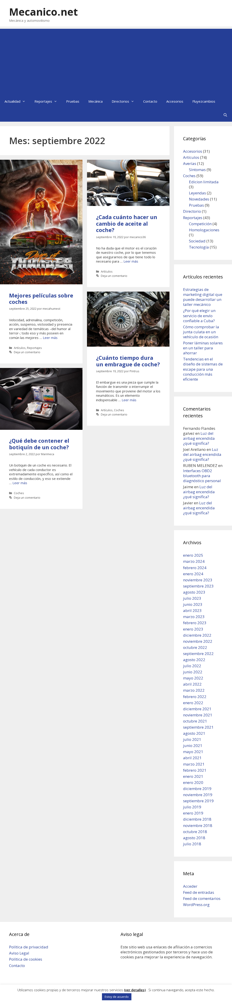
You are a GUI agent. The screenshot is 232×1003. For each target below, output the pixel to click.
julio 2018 (192, 843)
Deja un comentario (27, 352)
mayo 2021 (193, 751)
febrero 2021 (194, 770)
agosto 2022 (194, 659)
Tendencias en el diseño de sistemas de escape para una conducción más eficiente (203, 369)
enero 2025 (193, 555)
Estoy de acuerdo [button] (117, 997)
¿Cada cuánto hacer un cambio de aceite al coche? (126, 223)
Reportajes (43, 101)
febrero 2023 (194, 622)
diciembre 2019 (197, 788)
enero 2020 (193, 782)
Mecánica (95, 101)
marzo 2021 (194, 764)
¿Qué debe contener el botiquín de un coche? (39, 444)
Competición (200, 223)
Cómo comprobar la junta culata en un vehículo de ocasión (201, 331)
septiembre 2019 (198, 800)
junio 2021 (192, 745)
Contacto (150, 101)
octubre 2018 (195, 831)
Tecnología (199, 247)
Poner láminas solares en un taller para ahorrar (203, 347)
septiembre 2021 (198, 727)
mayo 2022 (193, 678)
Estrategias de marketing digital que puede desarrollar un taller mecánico (202, 297)
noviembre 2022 (197, 641)
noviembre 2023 (197, 579)
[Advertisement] (116, 60)
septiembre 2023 (198, 586)
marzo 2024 (194, 561)
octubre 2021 (195, 721)
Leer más (50, 337)
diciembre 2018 (197, 819)
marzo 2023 (194, 616)
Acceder (190, 886)
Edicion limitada (204, 181)
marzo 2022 (194, 690)
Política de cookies (25, 959)
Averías (189, 163)
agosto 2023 (194, 592)
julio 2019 (192, 807)
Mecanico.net (43, 12)
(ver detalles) (135, 990)
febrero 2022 (194, 696)
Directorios (120, 101)
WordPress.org (196, 904)
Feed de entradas (198, 892)
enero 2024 (193, 573)
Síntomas (197, 169)
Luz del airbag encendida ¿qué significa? (199, 438)
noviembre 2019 (197, 794)
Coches (119, 410)
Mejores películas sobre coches (41, 299)
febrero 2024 (194, 567)
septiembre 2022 (198, 653)
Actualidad (12, 101)
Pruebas (72, 101)
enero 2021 (193, 776)
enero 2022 (193, 702)
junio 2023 (192, 604)
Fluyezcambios (203, 101)
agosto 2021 (194, 733)
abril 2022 (192, 684)
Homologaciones (204, 229)
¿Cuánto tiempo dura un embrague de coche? (128, 361)
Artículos (20, 348)
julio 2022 (192, 665)
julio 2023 (192, 598)
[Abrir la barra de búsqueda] (225, 115)
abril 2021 (192, 757)
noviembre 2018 (197, 825)
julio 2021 (192, 739)
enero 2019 (193, 813)
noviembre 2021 (197, 715)
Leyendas (197, 193)
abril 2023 (192, 610)
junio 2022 (192, 671)
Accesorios (174, 101)
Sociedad (197, 241)
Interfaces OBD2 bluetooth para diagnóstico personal (202, 475)
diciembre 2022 (197, 635)
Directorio (192, 211)
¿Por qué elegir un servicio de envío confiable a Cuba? (199, 315)
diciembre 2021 (197, 708)
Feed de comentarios (201, 898)
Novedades (199, 199)
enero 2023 (193, 629)
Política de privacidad (28, 947)
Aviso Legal (19, 953)
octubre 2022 (195, 647)
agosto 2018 (194, 837)
